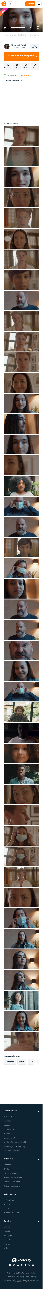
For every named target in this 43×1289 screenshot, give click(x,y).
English (7, 1228)
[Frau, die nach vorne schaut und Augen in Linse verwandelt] (21, 814)
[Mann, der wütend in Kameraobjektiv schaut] (21, 526)
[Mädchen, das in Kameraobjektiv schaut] (21, 587)
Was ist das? (25, 75)
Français (7, 1246)
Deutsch (7, 1241)
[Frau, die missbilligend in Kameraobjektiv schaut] (21, 340)
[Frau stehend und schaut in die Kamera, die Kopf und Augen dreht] (21, 958)
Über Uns (7, 1210)
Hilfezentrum (9, 1202)
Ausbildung (8, 1133)
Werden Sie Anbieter (12, 1215)
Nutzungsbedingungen (20, 1282)
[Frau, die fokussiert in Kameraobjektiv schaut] (21, 361)
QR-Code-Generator (12, 1152)
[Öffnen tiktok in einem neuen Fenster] (24, 1267)
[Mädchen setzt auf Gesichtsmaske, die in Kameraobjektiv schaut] (21, 567)
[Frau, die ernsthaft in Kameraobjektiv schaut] (21, 135)
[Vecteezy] (3, 3)
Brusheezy (8, 1115)
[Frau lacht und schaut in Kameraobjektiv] (21, 320)
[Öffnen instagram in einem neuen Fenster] (13, 1267)
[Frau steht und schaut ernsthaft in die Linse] (21, 485)
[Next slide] (33, 1060)
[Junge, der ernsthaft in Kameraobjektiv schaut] (21, 279)
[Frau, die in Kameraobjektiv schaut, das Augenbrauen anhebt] (21, 402)
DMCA (6, 1171)
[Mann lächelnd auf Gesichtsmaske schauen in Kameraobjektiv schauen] (21, 505)
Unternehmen (9, 1128)
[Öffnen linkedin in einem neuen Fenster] (17, 1267)
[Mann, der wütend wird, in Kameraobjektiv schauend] (21, 649)
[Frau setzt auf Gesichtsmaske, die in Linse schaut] (21, 835)
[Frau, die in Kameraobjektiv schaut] (21, 464)
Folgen (34, 48)
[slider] (18, 27)
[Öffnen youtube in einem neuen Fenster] (32, 1267)
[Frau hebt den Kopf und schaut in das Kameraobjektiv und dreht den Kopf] (21, 443)
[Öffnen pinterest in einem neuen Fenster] (21, 1267)
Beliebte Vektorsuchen (13, 1179)
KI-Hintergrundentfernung (14, 1148)
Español (7, 1233)
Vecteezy (7, 1120)
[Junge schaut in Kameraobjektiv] (21, 546)
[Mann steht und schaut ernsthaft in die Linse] (21, 773)
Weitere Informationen (14, 80)
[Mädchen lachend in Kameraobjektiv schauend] (21, 670)
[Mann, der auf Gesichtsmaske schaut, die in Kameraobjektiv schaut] (21, 690)
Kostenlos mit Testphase (21, 56)
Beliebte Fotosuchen (12, 1183)
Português (8, 1237)
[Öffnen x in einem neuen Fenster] (28, 1267)
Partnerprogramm (11, 1175)
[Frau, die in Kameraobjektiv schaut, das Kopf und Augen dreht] (21, 423)
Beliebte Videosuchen (12, 1188)
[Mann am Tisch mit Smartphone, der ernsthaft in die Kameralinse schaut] (21, 711)
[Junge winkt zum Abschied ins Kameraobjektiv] (21, 1040)
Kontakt (7, 1206)
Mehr (6, 1250)
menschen (10, 1060)
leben (21, 1060)
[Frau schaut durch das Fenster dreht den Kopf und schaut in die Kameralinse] (21, 999)
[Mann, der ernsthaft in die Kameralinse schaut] (21, 732)
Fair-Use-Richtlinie (30, 1283)
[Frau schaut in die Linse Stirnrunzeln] (21, 896)
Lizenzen (7, 1166)
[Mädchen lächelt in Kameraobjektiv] (21, 1020)
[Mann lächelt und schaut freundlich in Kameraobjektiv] (21, 608)
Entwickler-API (9, 1137)
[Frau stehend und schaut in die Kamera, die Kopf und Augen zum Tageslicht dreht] (21, 937)
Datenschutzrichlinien (14, 1283)
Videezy (7, 1124)
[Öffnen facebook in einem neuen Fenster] (9, 1267)
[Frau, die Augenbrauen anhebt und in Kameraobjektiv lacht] (21, 793)
